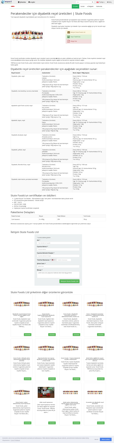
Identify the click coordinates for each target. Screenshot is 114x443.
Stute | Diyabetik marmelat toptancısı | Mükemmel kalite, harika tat (95, 315)
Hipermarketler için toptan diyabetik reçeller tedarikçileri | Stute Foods (46, 359)
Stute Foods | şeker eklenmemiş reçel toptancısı (21, 402)
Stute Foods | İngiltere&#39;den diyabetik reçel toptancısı (46, 315)
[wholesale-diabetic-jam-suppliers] (70, 348)
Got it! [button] (96, 439)
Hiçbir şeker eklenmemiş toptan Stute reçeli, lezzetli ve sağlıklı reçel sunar (70, 403)
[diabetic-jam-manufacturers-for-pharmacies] (95, 392)
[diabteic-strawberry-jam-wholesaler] (46, 392)
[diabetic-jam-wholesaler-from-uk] (46, 304)
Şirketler (22, 2)
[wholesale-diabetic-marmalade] (95, 348)
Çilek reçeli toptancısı (46, 402)
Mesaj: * (39, 270)
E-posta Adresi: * (42, 246)
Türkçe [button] (101, 2)
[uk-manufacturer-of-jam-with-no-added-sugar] (22, 348)
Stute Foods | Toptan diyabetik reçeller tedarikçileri (70, 358)
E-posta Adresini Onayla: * (45, 253)
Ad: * (38, 240)
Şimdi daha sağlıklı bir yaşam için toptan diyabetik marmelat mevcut (94, 359)
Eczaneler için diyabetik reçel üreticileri (95, 402)
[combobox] (54, 260)
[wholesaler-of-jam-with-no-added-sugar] (22, 392)
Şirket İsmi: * (41, 263)
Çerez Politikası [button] (15, 440)
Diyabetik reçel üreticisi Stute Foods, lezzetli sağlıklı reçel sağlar (22, 315)
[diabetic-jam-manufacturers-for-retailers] (27, 35)
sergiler (32, 2)
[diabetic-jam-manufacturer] (22, 304)
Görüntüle (27, 334)
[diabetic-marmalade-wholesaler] (95, 304)
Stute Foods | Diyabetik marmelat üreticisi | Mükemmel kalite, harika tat (70, 315)
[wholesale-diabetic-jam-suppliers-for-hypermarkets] (46, 348)
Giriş (109, 2)
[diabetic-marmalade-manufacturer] (70, 304)
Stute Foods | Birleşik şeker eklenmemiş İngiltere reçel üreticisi (21, 359)
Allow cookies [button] (106, 439)
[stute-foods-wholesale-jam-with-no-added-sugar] (70, 392)
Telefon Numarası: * (44, 260)
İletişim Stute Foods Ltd (69, 281)
